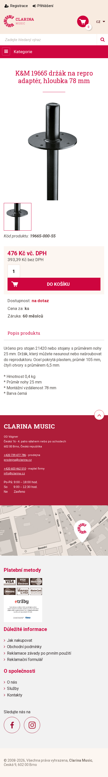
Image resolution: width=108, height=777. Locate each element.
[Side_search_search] (102, 39)
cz (98, 21)
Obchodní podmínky (24, 646)
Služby (13, 688)
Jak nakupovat (19, 640)
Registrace (19, 6)
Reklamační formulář (25, 659)
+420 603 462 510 (15, 468)
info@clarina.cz (14, 473)
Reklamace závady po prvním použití (39, 653)
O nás (12, 682)
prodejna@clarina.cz (18, 460)
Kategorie (23, 51)
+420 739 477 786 (15, 455)
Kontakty (14, 695)
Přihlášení (45, 6)
